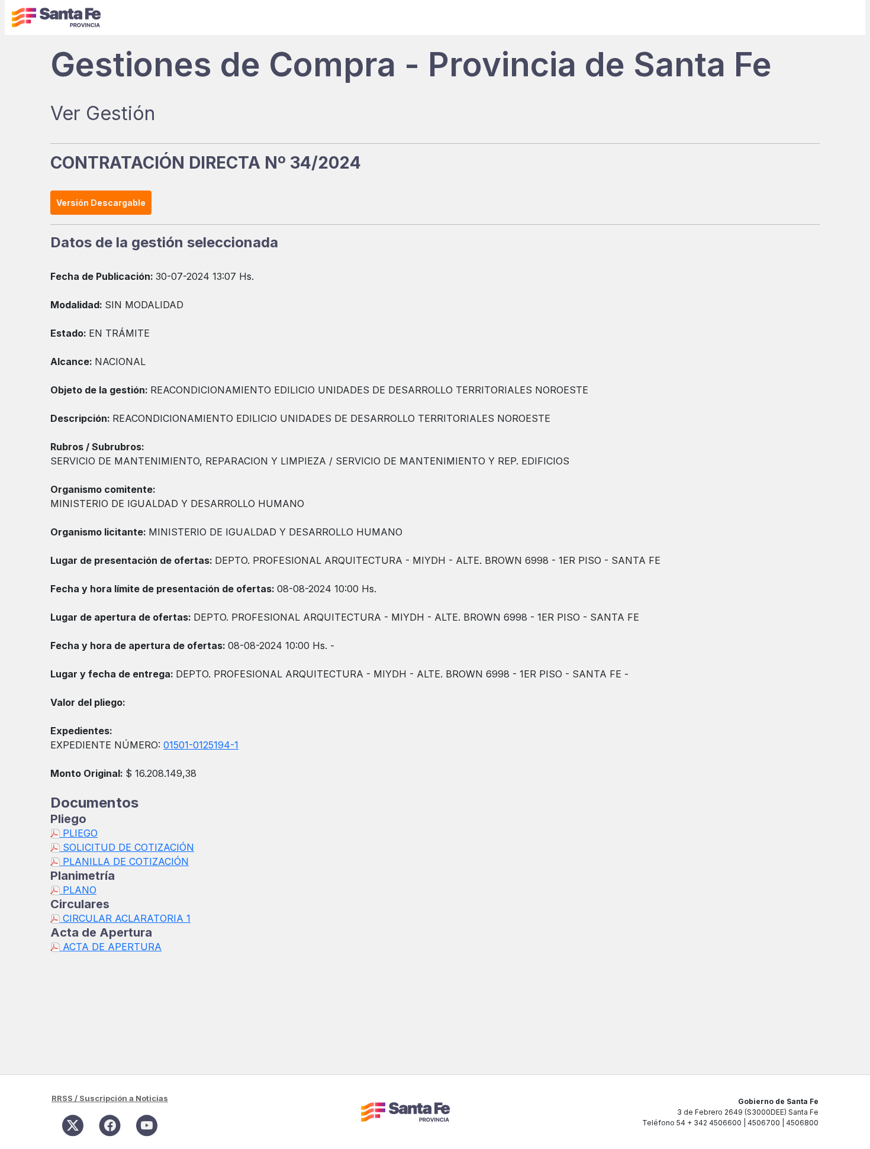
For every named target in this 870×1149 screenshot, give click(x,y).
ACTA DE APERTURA (111, 947)
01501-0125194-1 (201, 745)
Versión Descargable (101, 203)
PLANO (78, 890)
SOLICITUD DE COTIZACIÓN (127, 847)
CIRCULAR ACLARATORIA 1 (125, 918)
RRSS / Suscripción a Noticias (109, 1098)
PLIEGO (79, 833)
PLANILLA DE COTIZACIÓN (124, 861)
